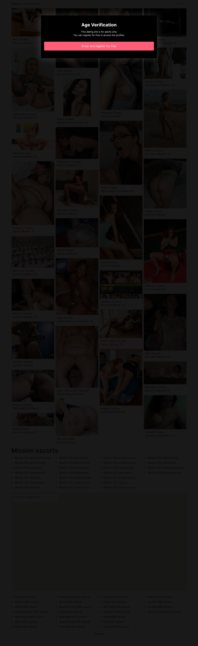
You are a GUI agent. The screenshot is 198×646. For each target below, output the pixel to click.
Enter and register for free (99, 46)
